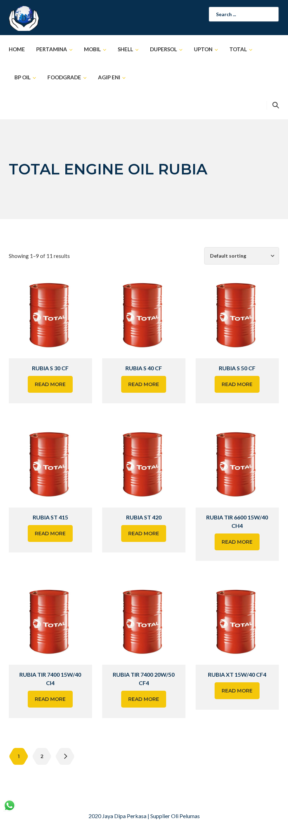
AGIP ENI (109, 77)
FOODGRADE (64, 77)
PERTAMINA (51, 49)
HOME (17, 49)
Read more (50, 384)
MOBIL (92, 49)
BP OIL (22, 77)
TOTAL (238, 49)
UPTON (203, 49)
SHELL (125, 49)
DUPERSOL (163, 49)
